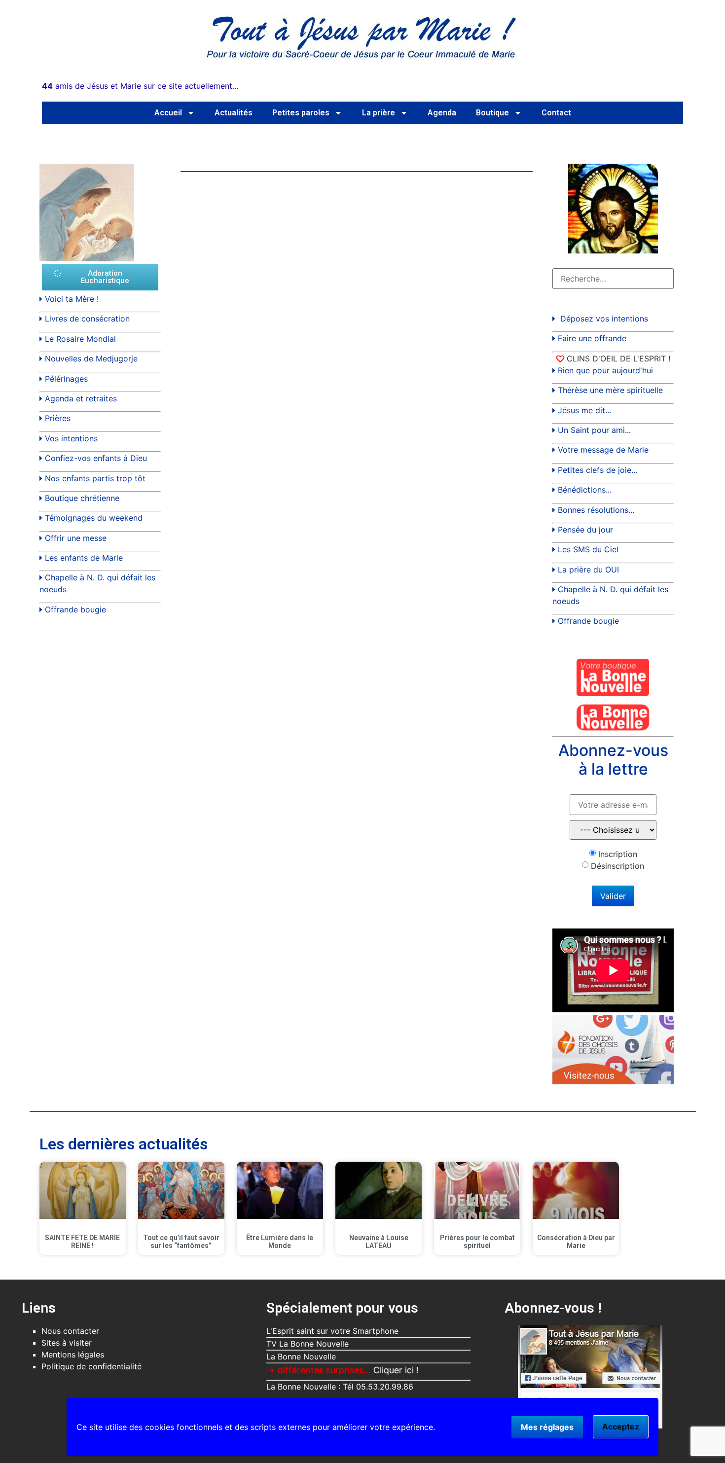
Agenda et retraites (81, 398)
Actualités (234, 112)
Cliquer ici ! (359, 1370)
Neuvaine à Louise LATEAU (378, 1242)
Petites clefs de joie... (597, 470)
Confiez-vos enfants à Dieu (96, 458)
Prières (58, 418)
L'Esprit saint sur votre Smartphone (332, 1331)
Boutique (492, 112)
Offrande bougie (75, 609)
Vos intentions (71, 438)
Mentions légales (72, 1354)
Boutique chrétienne (82, 498)
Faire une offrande (592, 338)
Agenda (442, 112)
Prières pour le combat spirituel (477, 1242)
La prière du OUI (588, 569)
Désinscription (617, 866)
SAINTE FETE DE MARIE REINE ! (82, 1242)
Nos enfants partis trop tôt (95, 478)
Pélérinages (66, 379)
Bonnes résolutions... (596, 510)
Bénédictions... (585, 490)
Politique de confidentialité (91, 1366)
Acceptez (620, 1426)
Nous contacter (70, 1331)
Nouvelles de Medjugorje (91, 358)
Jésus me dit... (584, 410)
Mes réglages (547, 1427)
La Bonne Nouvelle (301, 1356)
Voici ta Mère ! (72, 299)
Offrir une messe (76, 538)
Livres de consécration (87, 318)
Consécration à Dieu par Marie (576, 1242)
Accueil (168, 112)
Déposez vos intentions (604, 318)
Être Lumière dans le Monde (279, 1242)
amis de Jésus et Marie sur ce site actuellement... (140, 86)
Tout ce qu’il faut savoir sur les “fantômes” (181, 1242)
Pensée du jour (585, 530)
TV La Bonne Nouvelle (307, 1344)
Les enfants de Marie (84, 558)
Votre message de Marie (603, 450)
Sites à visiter (66, 1343)
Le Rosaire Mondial (80, 339)
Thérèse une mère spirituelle (610, 390)
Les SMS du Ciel (588, 549)
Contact (556, 112)
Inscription (617, 854)
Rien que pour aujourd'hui (605, 370)
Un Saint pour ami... (594, 430)
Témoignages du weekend (94, 518)
